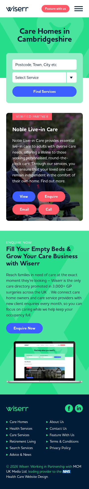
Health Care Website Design (27, 476)
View (24, 196)
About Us (57, 422)
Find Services (44, 91)
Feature (55, 9)
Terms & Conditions (64, 441)
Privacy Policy (60, 448)
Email (24, 209)
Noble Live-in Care (35, 129)
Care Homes (19, 422)
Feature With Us (62, 435)
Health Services (21, 428)
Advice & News (20, 454)
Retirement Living (23, 441)
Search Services (21, 448)
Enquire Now (24, 328)
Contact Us (58, 428)
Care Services (19, 435)
